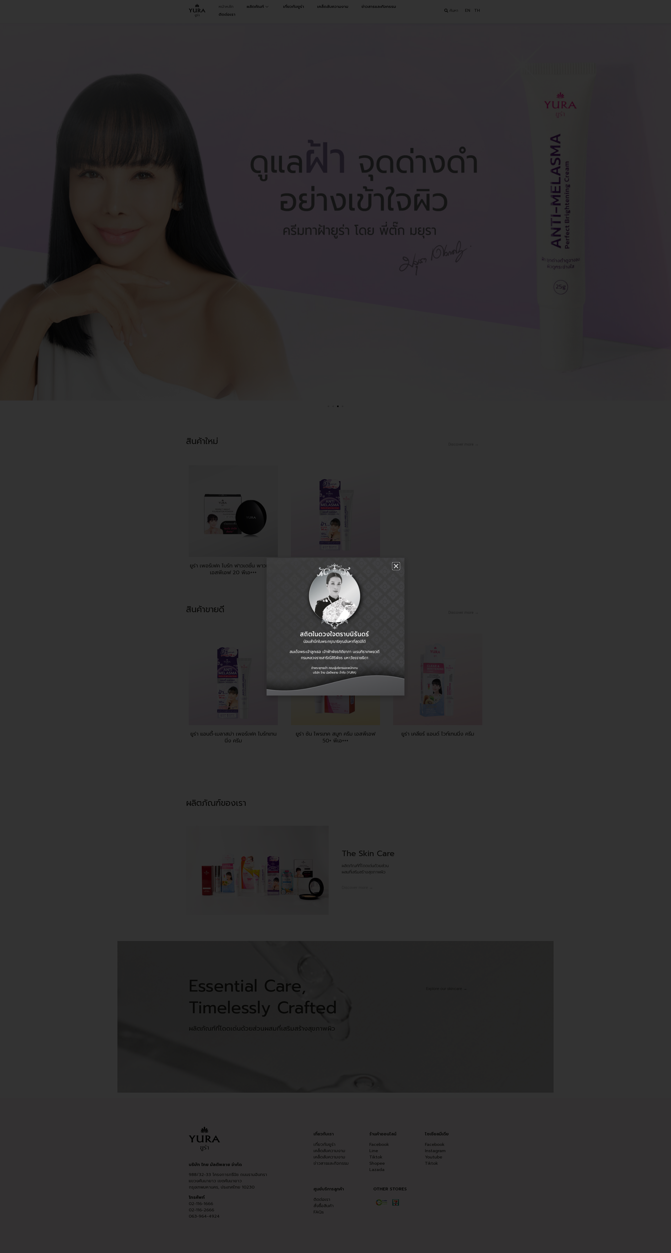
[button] (396, 566)
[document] (335, 626)
